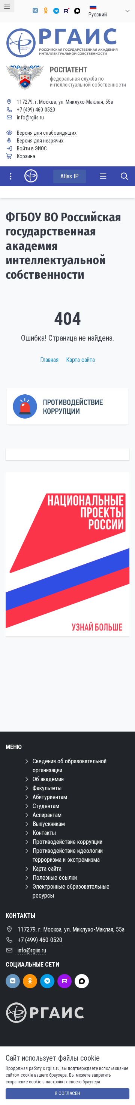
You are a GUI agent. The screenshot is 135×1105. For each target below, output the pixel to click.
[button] (111, 560)
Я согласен (67, 1093)
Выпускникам (49, 823)
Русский (97, 11)
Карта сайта (80, 359)
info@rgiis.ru (30, 117)
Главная (49, 359)
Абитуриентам (50, 797)
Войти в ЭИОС (32, 148)
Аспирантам (47, 814)
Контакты (44, 832)
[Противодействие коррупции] (67, 406)
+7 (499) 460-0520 (36, 110)
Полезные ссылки (55, 877)
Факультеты (47, 788)
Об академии (48, 779)
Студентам (46, 806)
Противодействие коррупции (67, 841)
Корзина (26, 156)
